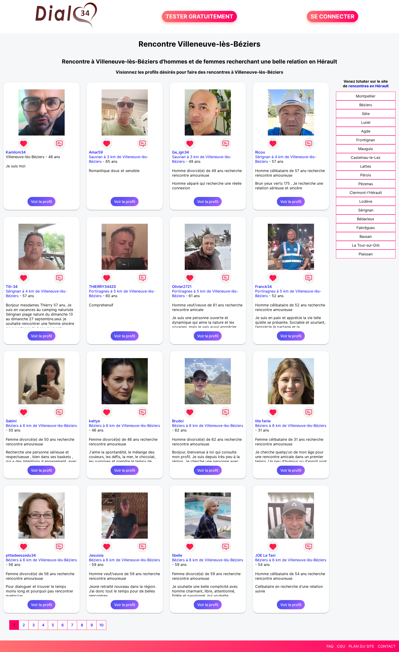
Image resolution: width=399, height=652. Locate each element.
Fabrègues (366, 227)
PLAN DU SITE (361, 646)
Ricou (260, 152)
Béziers (365, 105)
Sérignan (365, 210)
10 (101, 625)
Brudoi (178, 421)
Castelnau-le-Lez (366, 157)
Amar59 (96, 152)
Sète (366, 113)
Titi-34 (12, 286)
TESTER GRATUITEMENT (199, 16)
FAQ (329, 646)
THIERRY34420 (102, 286)
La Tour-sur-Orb (366, 245)
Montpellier (365, 96)
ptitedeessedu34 (21, 555)
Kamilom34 (16, 152)
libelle (177, 555)
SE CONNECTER (332, 16)
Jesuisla (96, 555)
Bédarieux (365, 219)
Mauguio (365, 148)
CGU (341, 646)
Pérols (365, 175)
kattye (94, 421)
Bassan (366, 236)
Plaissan (366, 254)
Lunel (365, 122)
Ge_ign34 (180, 152)
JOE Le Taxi (265, 555)
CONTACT (387, 646)
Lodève (365, 201)
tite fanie (263, 421)
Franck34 (263, 286)
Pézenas (365, 183)
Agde (365, 131)
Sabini (11, 421)
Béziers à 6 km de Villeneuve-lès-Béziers (41, 425)
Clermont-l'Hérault (366, 192)
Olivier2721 (182, 286)
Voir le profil (41, 201)
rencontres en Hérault (368, 86)
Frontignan (365, 140)
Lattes (365, 166)
